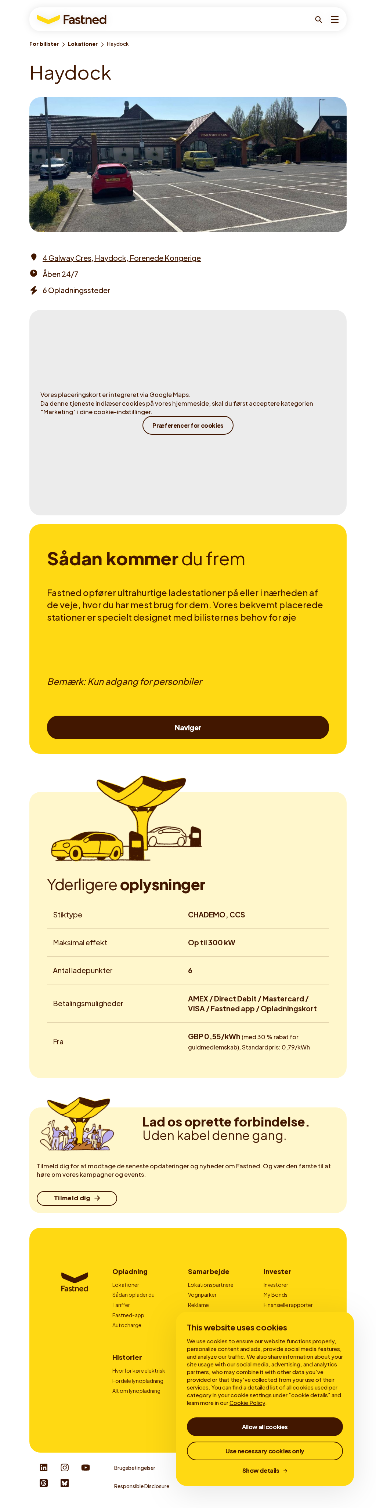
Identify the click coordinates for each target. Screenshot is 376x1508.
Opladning (130, 1271)
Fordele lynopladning (137, 1380)
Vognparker (202, 1294)
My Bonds (276, 1294)
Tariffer (121, 1304)
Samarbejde (208, 1271)
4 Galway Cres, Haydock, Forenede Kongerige (122, 257)
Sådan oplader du (133, 1294)
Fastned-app (128, 1315)
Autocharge (126, 1325)
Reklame (198, 1304)
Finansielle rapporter (288, 1304)
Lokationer (125, 1284)
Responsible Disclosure (141, 1486)
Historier (127, 1357)
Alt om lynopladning (136, 1390)
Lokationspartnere (211, 1284)
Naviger (188, 727)
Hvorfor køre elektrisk (138, 1370)
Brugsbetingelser (134, 1467)
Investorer (276, 1284)
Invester (278, 1271)
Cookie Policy (247, 1402)
